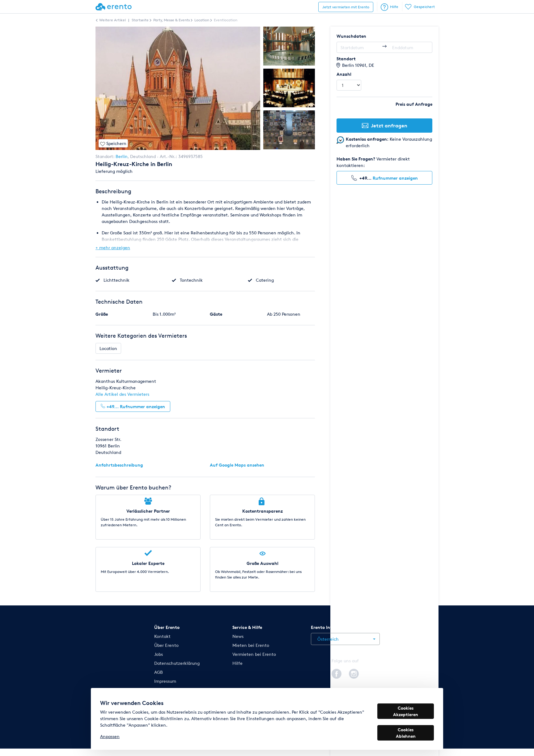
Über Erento (166, 645)
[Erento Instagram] (354, 673)
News (238, 636)
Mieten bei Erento (250, 645)
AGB (158, 672)
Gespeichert (424, 6)
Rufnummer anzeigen (395, 178)
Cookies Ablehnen (406, 733)
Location (108, 348)
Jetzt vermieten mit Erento (345, 7)
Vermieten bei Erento (254, 654)
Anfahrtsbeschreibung (119, 465)
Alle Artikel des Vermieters (122, 394)
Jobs (158, 654)
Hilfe (394, 6)
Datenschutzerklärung (177, 663)
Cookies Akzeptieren (405, 711)
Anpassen (110, 736)
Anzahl (344, 74)
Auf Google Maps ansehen (237, 465)
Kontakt (162, 636)
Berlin (122, 156)
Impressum (165, 681)
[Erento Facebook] (336, 673)
